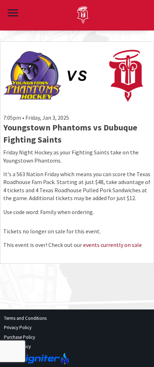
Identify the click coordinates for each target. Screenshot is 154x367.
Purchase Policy (19, 337)
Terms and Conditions (25, 318)
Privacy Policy (18, 327)
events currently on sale (112, 244)
